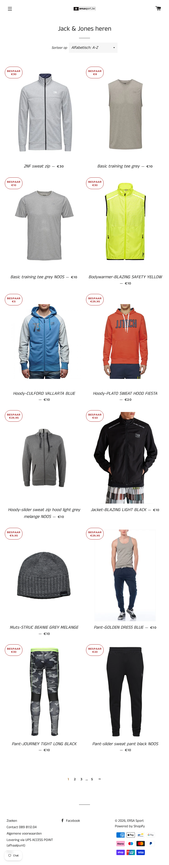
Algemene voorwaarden (24, 833)
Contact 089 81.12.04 (22, 827)
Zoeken (12, 820)
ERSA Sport (135, 820)
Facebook (72, 820)
